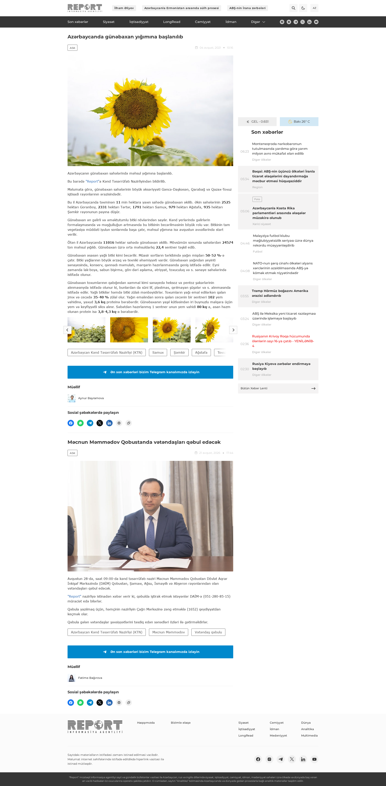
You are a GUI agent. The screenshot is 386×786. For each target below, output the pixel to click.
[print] (119, 423)
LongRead (245, 735)
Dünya (306, 722)
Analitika (307, 729)
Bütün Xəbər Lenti (254, 388)
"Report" (92, 181)
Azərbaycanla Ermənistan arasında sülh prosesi (181, 8)
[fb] (282, 22)
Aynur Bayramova (91, 398)
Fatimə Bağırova (90, 678)
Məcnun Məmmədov (168, 632)
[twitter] (302, 22)
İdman (274, 729)
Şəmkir (179, 352)
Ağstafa (201, 352)
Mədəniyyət (278, 735)
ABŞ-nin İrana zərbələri (247, 8)
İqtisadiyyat (246, 729)
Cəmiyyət (277, 722)
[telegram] (296, 22)
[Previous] (68, 330)
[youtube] (316, 22)
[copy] (128, 423)
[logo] (85, 8)
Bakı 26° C (302, 121)
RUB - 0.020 (260, 121)
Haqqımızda (146, 722)
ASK (72, 47)
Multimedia (309, 735)
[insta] (289, 22)
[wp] (80, 423)
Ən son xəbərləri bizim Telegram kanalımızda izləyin (154, 372)
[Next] (233, 330)
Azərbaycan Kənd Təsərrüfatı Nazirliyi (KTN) (106, 352)
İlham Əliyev (124, 8)
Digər (255, 22)
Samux (158, 352)
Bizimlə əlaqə (181, 722)
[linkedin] (309, 22)
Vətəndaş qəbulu (208, 632)
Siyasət (243, 722)
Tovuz (222, 352)
